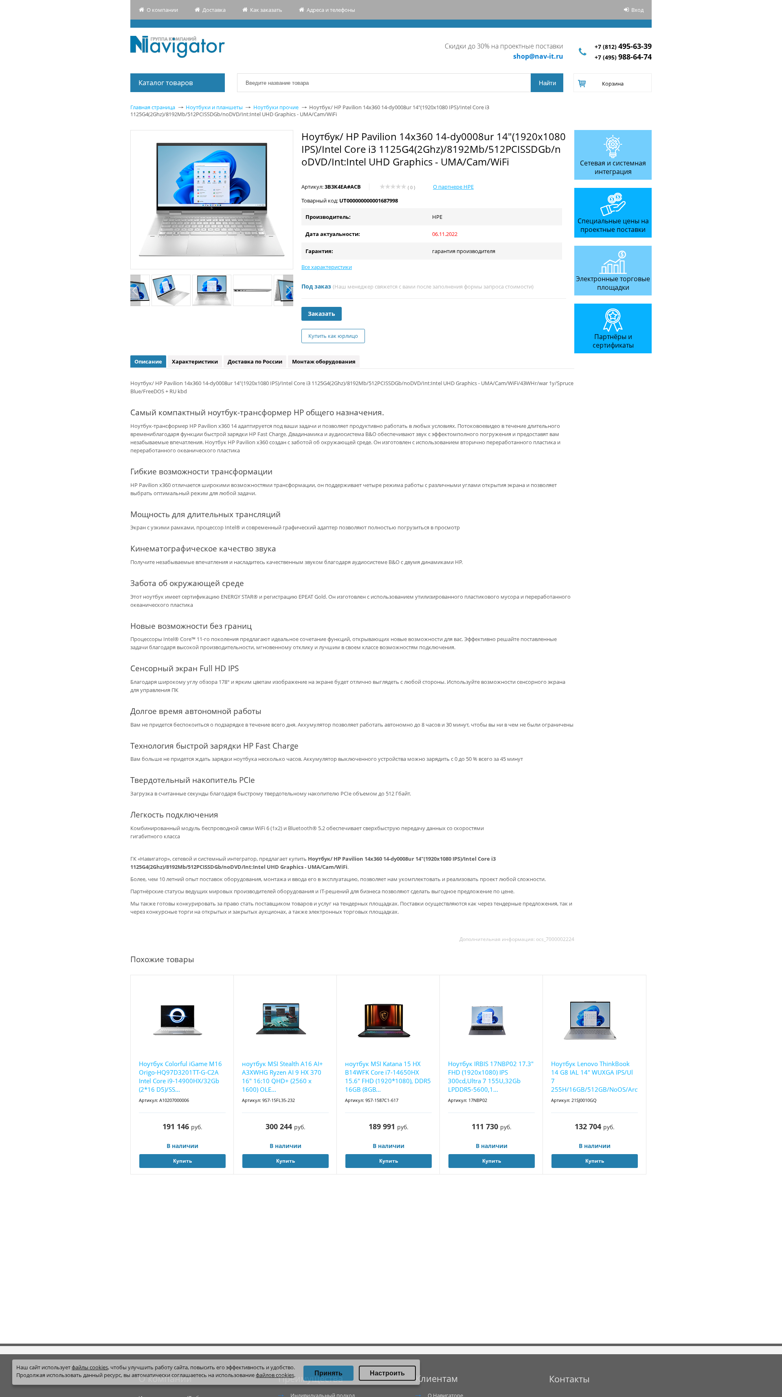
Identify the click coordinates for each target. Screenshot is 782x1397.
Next (288, 290)
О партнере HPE (453, 186)
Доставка (214, 9)
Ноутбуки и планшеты (214, 107)
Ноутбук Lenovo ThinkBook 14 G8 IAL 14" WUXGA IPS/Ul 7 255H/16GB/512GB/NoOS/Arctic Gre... (594, 1077)
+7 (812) (623, 47)
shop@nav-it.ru (538, 56)
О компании (162, 9)
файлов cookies (275, 1375)
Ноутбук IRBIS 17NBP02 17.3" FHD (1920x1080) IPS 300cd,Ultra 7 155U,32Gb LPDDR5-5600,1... (491, 1076)
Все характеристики (326, 267)
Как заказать (266, 9)
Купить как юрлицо (333, 335)
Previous (135, 290)
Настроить (387, 1373)
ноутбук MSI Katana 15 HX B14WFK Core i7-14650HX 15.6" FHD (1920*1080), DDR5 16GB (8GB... (388, 1076)
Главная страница (152, 107)
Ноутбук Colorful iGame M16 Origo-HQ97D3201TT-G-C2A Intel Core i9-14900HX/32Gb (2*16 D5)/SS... (180, 1076)
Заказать (321, 313)
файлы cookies (90, 1367)
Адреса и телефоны (331, 9)
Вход (637, 9)
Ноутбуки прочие (276, 107)
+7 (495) (623, 57)
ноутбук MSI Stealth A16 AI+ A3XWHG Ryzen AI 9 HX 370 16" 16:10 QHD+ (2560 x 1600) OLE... (282, 1076)
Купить (182, 1160)
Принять (328, 1373)
